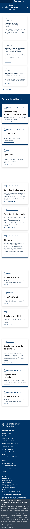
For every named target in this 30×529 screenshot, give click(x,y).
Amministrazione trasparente (11, 495)
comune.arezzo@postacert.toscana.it (14, 491)
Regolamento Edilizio (7, 438)
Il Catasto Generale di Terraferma (10, 457)
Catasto (4, 454)
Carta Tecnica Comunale (8, 452)
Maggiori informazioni (10, 525)
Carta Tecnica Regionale (8, 449)
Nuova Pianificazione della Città (15, 107)
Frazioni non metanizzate (8, 441)
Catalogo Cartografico (7, 463)
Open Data (10, 150)
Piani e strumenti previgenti (14, 370)
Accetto (3, 527)
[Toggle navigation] (3, 7)
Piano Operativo (6, 436)
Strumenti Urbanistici (9, 431)
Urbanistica (10, 273)
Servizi (4, 460)
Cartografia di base (12, 186)
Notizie (6, 19)
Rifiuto (11, 527)
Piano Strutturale (6, 433)
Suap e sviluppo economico (9, 468)
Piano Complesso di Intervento (10, 443)
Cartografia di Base (8, 447)
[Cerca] (27, 8)
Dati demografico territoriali (9, 465)
